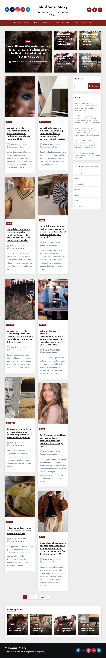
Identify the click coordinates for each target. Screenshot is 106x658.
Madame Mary (53, 7)
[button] (49, 51)
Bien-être (66, 23)
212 (42, 597)
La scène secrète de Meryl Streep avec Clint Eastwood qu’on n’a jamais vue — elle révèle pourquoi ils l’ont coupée (20, 336)
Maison (56, 23)
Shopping (46, 23)
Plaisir (36, 23)
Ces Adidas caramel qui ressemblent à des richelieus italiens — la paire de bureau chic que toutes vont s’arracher (19, 235)
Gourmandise (86, 23)
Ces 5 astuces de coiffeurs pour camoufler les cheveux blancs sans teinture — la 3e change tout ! (53, 440)
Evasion (17, 23)
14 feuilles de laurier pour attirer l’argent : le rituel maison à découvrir (19, 531)
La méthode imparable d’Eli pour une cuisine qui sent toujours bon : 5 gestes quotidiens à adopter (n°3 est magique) (53, 133)
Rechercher (80, 79)
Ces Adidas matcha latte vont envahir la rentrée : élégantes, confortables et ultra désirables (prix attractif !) (53, 231)
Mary (14, 62)
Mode (75, 23)
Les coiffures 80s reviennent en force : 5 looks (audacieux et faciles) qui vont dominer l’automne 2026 (65, 36)
